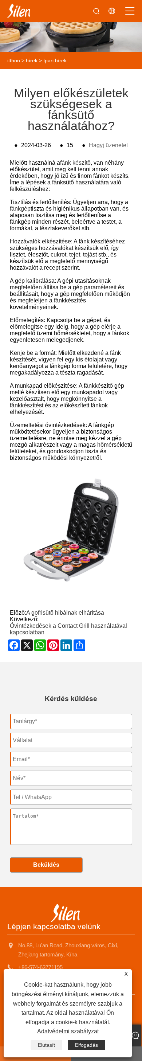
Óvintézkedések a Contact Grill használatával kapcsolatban (68, 629)
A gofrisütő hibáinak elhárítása (65, 613)
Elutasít (46, 1045)
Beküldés (46, 865)
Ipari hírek (55, 60)
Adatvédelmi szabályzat (68, 1031)
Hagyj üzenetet (108, 145)
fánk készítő (75, 163)
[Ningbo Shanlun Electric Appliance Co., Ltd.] (18, 11)
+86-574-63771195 (40, 967)
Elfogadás (86, 1045)
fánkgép (20, 208)
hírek (32, 60)
